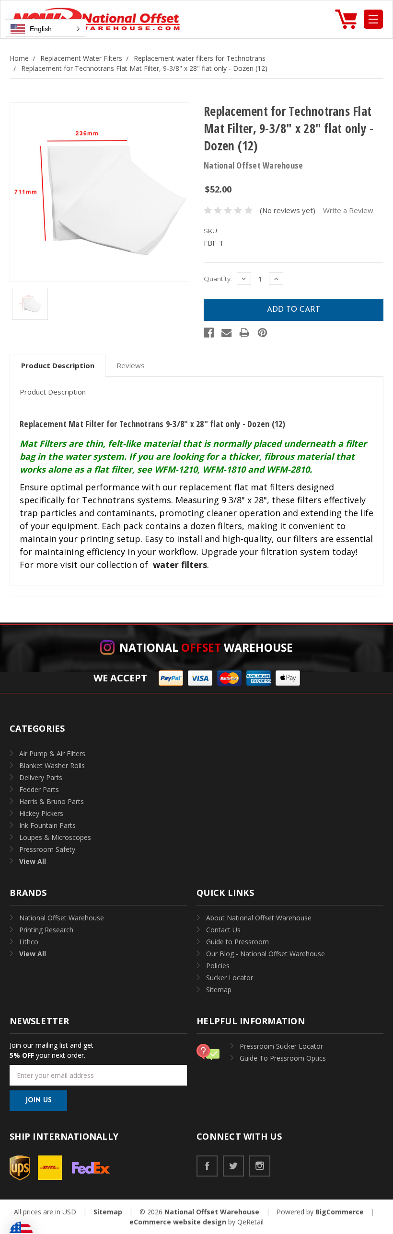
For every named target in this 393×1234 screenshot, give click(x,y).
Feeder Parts (39, 789)
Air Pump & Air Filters (52, 753)
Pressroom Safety (47, 849)
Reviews (130, 365)
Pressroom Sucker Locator (281, 1046)
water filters (180, 564)
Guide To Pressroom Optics (283, 1058)
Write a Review (348, 210)
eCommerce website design (177, 1221)
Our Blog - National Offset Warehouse (265, 953)
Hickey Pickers (41, 813)
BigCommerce (339, 1211)
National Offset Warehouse (61, 917)
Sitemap (218, 989)
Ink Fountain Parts (47, 825)
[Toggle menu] (373, 19)
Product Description (57, 365)
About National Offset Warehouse (259, 917)
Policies (218, 965)
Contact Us (223, 929)
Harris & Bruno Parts (51, 801)
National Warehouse (206, 647)
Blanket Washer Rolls (52, 765)
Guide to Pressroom (237, 941)
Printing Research (46, 929)
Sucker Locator (229, 977)
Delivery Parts (40, 777)
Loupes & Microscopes (55, 837)
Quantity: (218, 279)
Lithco (28, 941)
